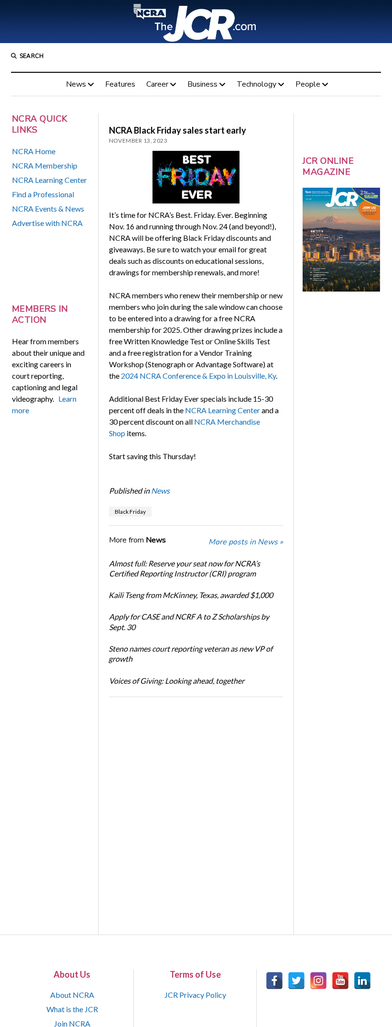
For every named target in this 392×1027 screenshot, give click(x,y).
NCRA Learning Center (49, 179)
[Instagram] (318, 980)
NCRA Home (33, 151)
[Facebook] (274, 980)
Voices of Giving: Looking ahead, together (176, 680)
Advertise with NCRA (47, 222)
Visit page (196, 21)
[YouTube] (340, 980)
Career (157, 84)
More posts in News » (245, 542)
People (307, 84)
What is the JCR (72, 1009)
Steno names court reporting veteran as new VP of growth (190, 653)
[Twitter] (296, 980)
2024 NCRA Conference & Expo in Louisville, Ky (198, 375)
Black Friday (130, 511)
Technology (256, 84)
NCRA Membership (44, 165)
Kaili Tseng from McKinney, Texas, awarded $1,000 (191, 594)
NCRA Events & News (48, 208)
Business (202, 84)
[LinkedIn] (362, 980)
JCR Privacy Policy (195, 994)
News (76, 84)
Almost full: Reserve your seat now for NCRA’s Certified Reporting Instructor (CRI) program (184, 568)
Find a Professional (43, 194)
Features (120, 84)
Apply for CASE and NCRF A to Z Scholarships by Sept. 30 (189, 621)
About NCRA (72, 994)
